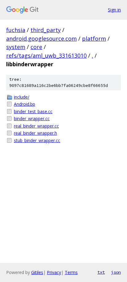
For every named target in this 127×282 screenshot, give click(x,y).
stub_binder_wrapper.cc (37, 140)
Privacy (54, 272)
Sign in (114, 10)
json (116, 272)
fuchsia (15, 30)
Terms (71, 272)
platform (94, 38)
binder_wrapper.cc (32, 118)
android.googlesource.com (41, 38)
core (36, 47)
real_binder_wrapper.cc (36, 126)
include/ (21, 97)
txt (101, 272)
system (15, 47)
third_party (46, 30)
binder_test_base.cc (33, 111)
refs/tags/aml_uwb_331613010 (46, 55)
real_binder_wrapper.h (35, 133)
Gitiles (37, 272)
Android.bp (24, 104)
